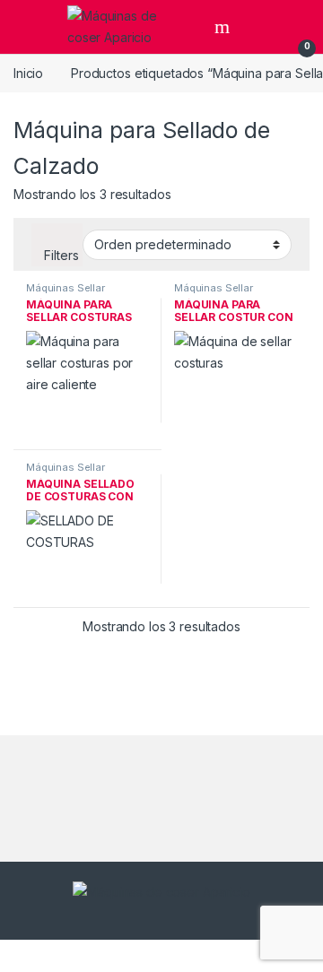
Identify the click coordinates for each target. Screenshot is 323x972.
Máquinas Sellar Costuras (65, 293)
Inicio (28, 73)
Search (224, 27)
